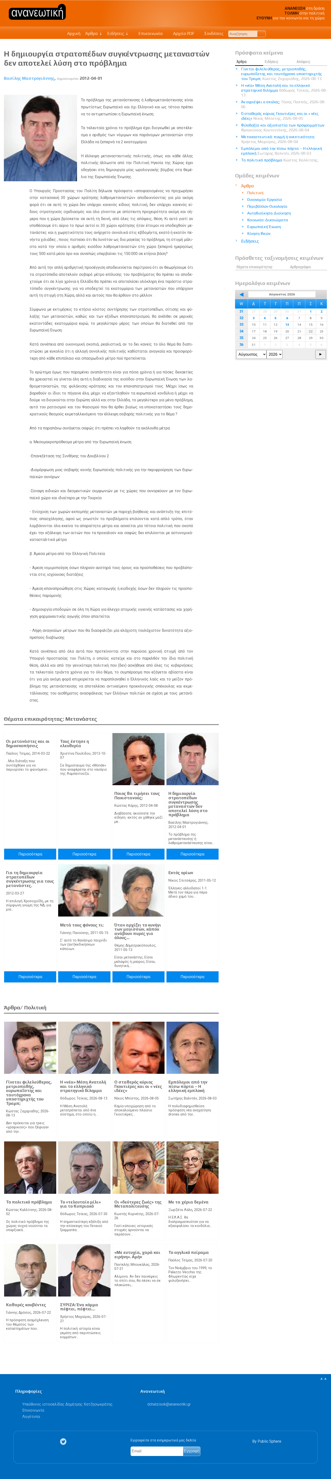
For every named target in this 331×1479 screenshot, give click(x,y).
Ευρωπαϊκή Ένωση (264, 226)
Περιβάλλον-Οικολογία (267, 206)
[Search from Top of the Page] (261, 34)
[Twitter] (64, 1441)
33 (241, 325)
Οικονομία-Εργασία (264, 199)
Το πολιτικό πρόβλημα (29, 1202)
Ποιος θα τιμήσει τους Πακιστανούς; (137, 795)
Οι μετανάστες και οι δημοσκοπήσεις (28, 743)
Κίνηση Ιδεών (258, 233)
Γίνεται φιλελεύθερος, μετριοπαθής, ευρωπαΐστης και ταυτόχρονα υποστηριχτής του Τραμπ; (29, 1093)
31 (241, 311)
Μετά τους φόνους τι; (81, 925)
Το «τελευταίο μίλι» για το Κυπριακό (80, 1204)
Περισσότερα (30, 854)
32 (241, 318)
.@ (169, 1404)
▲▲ (323, 1378)
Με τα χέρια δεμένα (188, 1202)
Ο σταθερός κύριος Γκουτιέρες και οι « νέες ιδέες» (138, 1086)
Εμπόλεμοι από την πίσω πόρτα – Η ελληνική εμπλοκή (187, 1086)
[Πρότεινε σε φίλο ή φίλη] (215, 89)
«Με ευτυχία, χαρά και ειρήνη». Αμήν (137, 1254)
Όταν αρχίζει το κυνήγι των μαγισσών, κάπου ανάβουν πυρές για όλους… (137, 931)
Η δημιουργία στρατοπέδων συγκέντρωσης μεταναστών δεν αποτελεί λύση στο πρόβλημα (187, 804)
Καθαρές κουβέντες (26, 1304)
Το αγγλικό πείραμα (188, 1252)
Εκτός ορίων (180, 872)
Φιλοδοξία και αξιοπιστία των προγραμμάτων (282, 127)
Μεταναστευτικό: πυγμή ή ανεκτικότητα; (278, 139)
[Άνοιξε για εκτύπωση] (206, 89)
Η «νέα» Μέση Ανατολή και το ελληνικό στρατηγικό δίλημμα (83, 1086)
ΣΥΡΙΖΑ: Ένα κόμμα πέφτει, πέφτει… (79, 1307)
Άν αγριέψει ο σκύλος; (283, 104)
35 (241, 338)
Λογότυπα (31, 1416)
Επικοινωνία (150, 33)
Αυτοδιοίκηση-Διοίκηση (269, 213)
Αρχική (73, 33)
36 (241, 345)
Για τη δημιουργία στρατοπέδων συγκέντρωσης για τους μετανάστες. (30, 879)
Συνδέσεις (213, 33)
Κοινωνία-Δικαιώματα (267, 220)
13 (287, 324)
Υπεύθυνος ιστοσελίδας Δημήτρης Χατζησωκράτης (67, 1404)
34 (241, 331)
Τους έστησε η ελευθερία (74, 743)
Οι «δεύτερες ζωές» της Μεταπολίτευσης (138, 1204)
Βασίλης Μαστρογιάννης (29, 78)
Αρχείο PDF (183, 33)
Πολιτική (255, 192)
